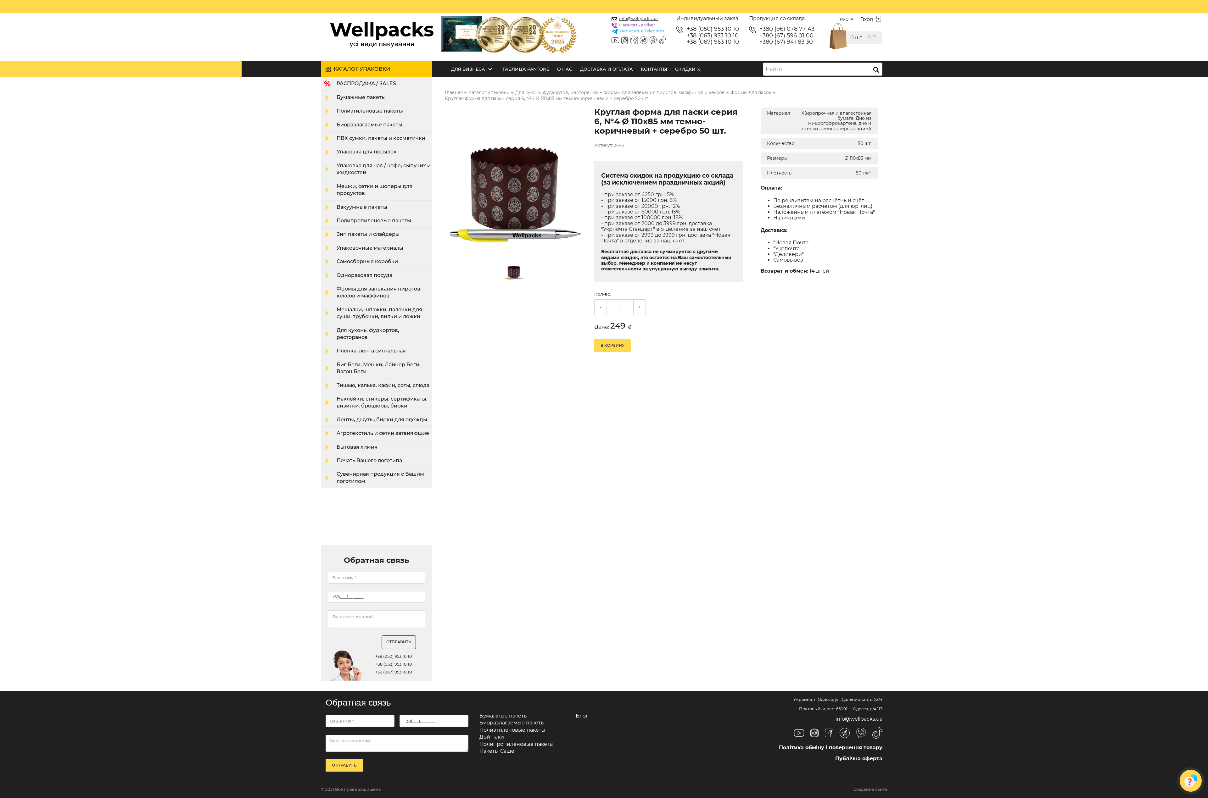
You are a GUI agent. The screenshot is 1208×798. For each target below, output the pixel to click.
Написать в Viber (637, 24)
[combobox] (822, 69)
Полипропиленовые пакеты (374, 221)
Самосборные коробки (367, 261)
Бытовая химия (357, 447)
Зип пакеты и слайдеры (368, 234)
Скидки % (688, 69)
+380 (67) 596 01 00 (786, 35)
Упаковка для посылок (367, 152)
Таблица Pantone (525, 69)
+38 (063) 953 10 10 (713, 35)
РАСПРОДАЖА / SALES (366, 83)
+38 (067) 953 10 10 (713, 42)
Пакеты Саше (496, 751)
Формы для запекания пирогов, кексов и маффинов (379, 292)
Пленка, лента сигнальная (371, 351)
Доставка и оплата (606, 69)
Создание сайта (870, 789)
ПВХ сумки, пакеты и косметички (381, 138)
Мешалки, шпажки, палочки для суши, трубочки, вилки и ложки (379, 313)
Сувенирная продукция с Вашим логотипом (380, 477)
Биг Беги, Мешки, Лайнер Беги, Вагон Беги (379, 368)
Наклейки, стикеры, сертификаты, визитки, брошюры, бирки (382, 402)
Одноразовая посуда (364, 275)
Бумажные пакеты (361, 97)
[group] (515, 179)
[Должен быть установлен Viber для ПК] (653, 40)
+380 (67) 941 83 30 (786, 42)
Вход (866, 19)
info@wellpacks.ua (638, 18)
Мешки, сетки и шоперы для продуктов (374, 189)
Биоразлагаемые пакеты (369, 125)
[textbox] (775, 69)
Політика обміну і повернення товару (830, 748)
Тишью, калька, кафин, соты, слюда (383, 385)
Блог (582, 716)
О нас (564, 69)
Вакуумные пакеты (362, 207)
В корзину (612, 345)
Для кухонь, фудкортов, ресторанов (368, 333)
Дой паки (491, 737)
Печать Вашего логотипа (369, 460)
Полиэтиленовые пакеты (370, 111)
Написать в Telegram (642, 30)
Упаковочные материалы (370, 248)
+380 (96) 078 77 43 (786, 29)
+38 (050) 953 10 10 (713, 29)
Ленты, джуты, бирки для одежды (382, 420)
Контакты (654, 69)
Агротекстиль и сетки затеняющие (383, 433)
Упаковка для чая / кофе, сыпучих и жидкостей (384, 169)
